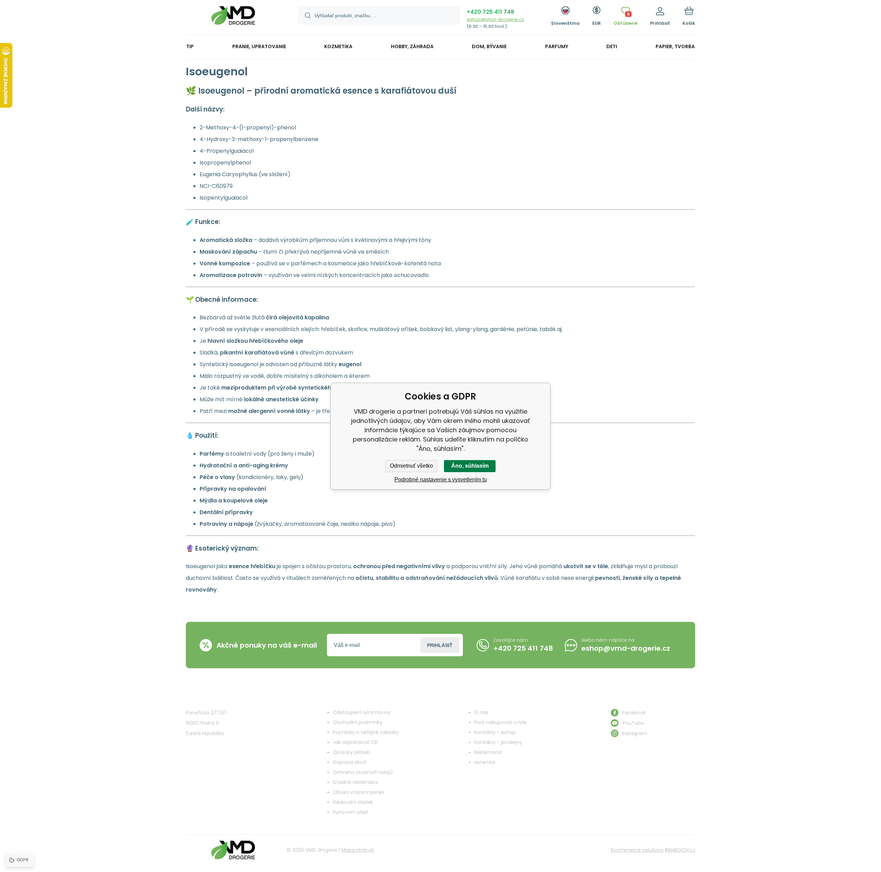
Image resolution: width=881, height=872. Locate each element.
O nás (481, 712)
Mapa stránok (357, 850)
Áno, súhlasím (470, 466)
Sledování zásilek (353, 802)
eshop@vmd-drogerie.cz (495, 19)
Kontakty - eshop (495, 732)
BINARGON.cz (680, 850)
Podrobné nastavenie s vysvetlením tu (440, 479)
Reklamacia (488, 752)
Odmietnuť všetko (411, 466)
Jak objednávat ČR (355, 742)
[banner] (233, 18)
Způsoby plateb (351, 752)
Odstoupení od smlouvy (362, 712)
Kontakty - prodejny (498, 742)
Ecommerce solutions (637, 850)
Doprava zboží (350, 762)
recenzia (484, 762)
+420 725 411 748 (490, 12)
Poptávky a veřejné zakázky (366, 732)
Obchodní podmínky (357, 722)
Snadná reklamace (355, 782)
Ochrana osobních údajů (363, 772)
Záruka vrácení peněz (359, 792)
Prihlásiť (440, 645)
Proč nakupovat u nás (500, 722)
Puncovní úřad (350, 812)
